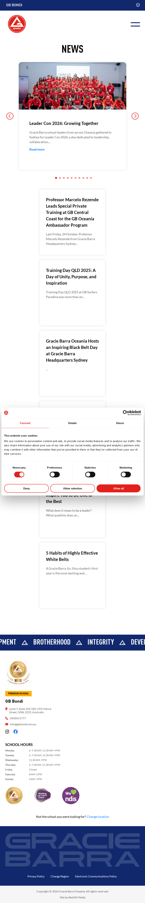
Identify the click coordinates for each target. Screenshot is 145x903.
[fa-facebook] (15, 731)
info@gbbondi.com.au (23, 724)
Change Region (60, 876)
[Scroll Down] (138, 5)
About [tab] (120, 422)
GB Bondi (14, 5)
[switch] (55, 474)
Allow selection (72, 488)
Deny (26, 488)
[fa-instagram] (7, 731)
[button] (10, 116)
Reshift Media (76, 897)
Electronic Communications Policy (96, 876)
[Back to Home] (17, 23)
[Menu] (136, 24)
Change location (98, 817)
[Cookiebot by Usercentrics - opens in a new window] (125, 412)
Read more (37, 149)
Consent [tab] (25, 422)
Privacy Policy (35, 876)
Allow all (118, 488)
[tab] (56, 178)
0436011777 (18, 718)
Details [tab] (72, 422)
